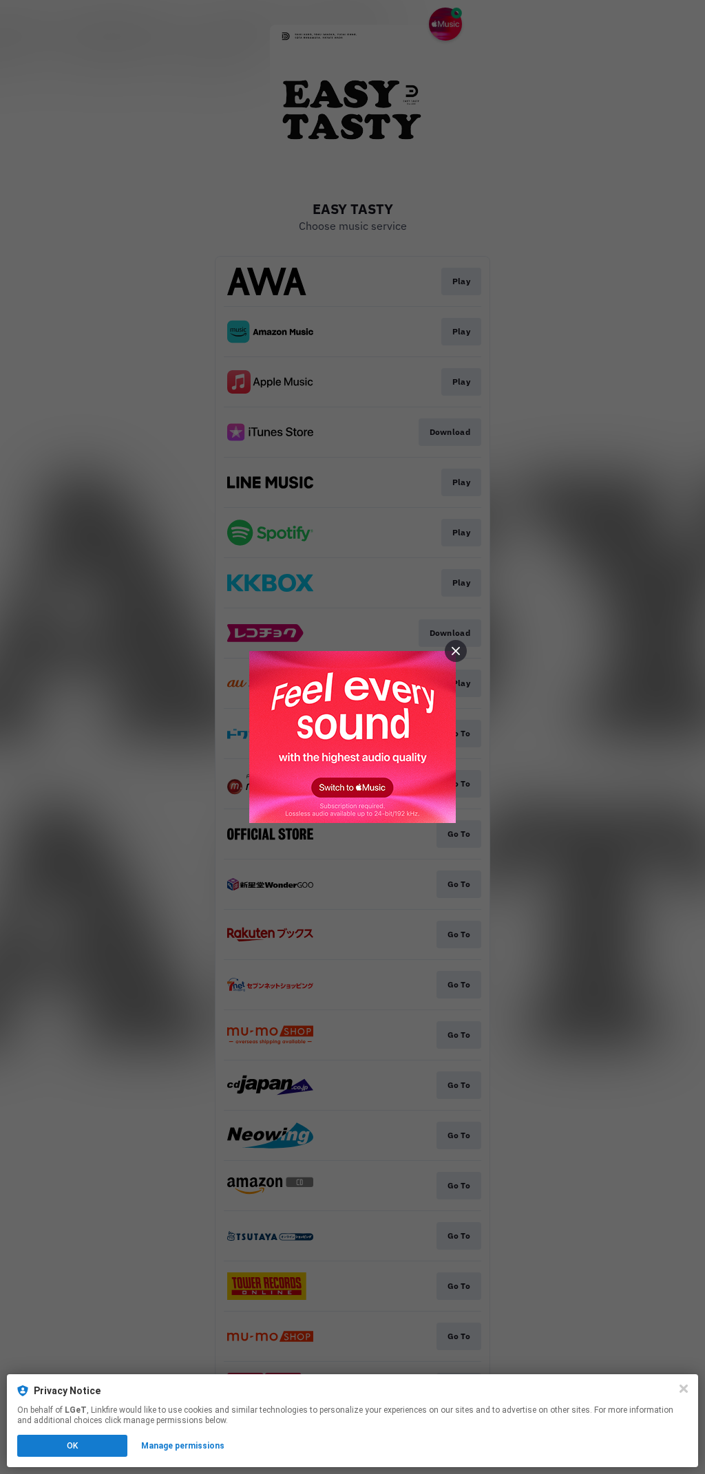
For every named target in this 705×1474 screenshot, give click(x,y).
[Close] (684, 1389)
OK (72, 1446)
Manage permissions (182, 1446)
